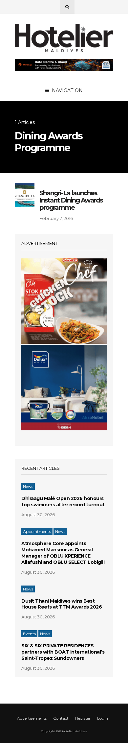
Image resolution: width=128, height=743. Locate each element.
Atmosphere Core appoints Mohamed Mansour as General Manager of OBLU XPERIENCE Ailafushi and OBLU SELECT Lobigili (62, 552)
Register (83, 718)
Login (102, 718)
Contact (61, 718)
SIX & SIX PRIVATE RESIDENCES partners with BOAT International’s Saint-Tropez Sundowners (62, 652)
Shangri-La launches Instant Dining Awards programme (71, 200)
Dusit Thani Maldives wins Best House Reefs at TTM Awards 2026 (61, 604)
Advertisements (32, 718)
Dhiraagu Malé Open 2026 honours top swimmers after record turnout (63, 501)
